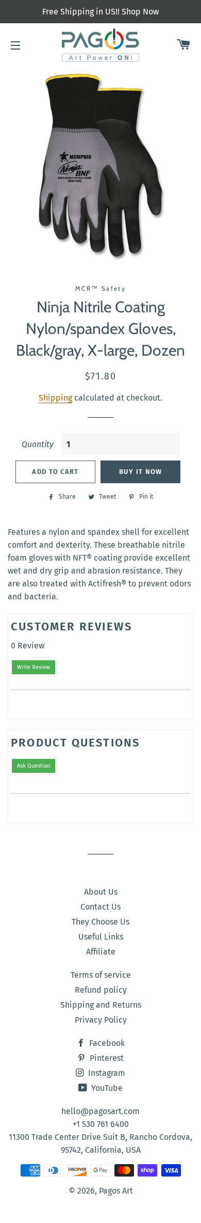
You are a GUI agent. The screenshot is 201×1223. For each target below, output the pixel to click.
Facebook (106, 1043)
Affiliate (100, 952)
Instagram (105, 1073)
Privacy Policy (101, 1020)
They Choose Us (100, 922)
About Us (101, 892)
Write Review (33, 667)
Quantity (38, 444)
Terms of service (101, 975)
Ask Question (33, 766)
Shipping (55, 398)
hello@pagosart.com (100, 1111)
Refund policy (101, 990)
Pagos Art (116, 1191)
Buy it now (140, 471)
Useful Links (100, 937)
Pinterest (106, 1058)
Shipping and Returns (100, 1005)
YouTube (106, 1088)
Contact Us (100, 907)
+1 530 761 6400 (101, 1124)
